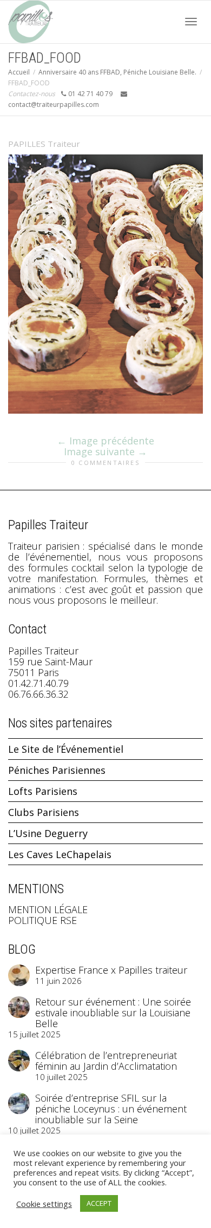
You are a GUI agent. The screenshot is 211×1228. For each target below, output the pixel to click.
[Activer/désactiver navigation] (191, 21)
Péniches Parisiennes (57, 770)
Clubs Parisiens (43, 812)
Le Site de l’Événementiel (65, 749)
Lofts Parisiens (42, 791)
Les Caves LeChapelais (59, 854)
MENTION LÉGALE (48, 909)
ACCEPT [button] (99, 1203)
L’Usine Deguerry (48, 833)
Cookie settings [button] (44, 1204)
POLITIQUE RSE (42, 920)
